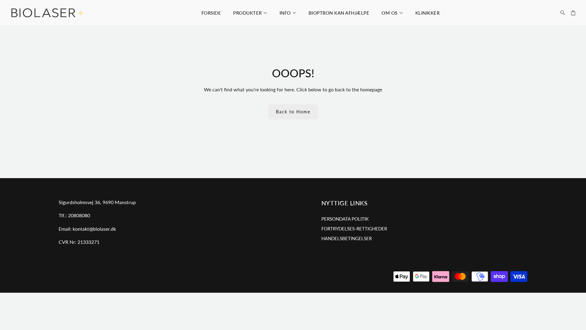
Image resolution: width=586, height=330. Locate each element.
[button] (561, 13)
